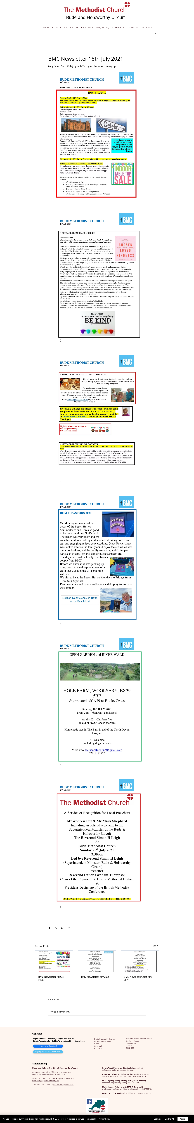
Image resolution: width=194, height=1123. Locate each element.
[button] (155, 33)
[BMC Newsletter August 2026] (54, 961)
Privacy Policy (104, 1118)
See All (156, 945)
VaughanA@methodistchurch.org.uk (118, 1076)
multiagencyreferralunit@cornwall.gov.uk (120, 1089)
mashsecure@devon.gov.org (114, 1083)
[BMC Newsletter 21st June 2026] (140, 961)
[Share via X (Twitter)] (56, 928)
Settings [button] (157, 1118)
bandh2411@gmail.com (75, 1041)
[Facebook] (89, 1101)
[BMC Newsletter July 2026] (97, 961)
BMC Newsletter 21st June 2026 (138, 978)
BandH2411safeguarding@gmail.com (48, 1074)
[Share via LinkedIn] (62, 928)
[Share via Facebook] (49, 928)
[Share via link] (69, 928)
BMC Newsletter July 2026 (95, 976)
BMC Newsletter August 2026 (51, 978)
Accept (182, 1118)
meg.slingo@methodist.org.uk (45, 1080)
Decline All (169, 1118)
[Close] (190, 1119)
